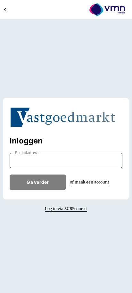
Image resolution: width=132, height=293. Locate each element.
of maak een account (89, 182)
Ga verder (38, 182)
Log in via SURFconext (66, 208)
